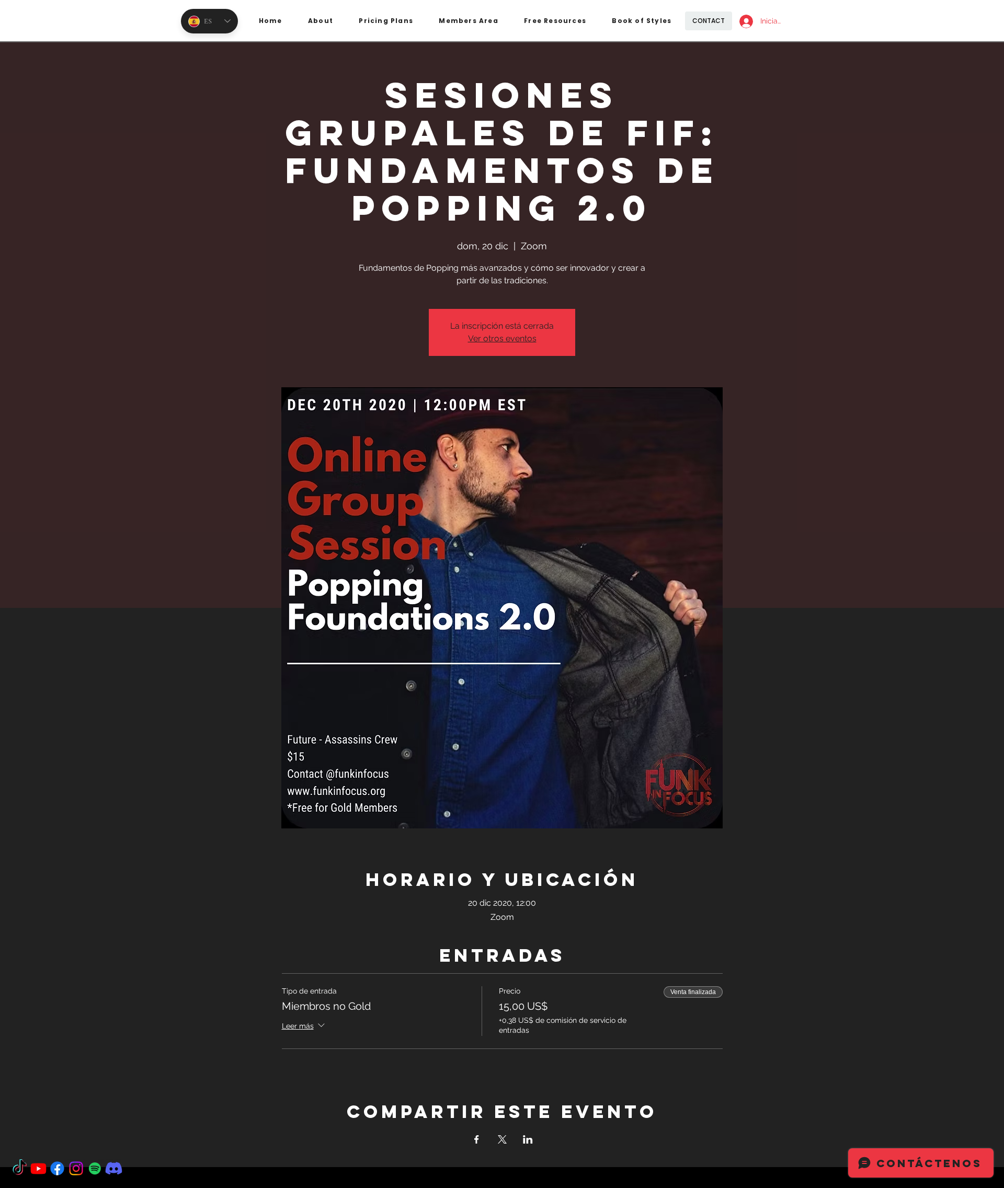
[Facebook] (57, 1168)
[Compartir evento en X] (502, 1139)
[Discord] (114, 1168)
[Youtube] (38, 1168)
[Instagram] (76, 1168)
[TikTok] (19, 1168)
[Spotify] (95, 1168)
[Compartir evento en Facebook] (477, 1139)
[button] (386, 21)
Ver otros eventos (502, 338)
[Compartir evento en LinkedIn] (528, 1139)
